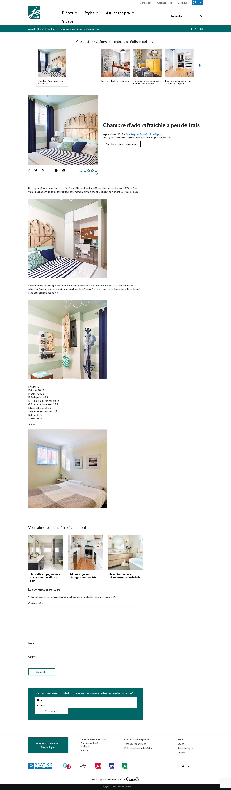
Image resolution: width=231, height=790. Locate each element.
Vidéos (67, 21)
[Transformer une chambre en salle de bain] (125, 552)
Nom (31, 643)
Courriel (33, 656)
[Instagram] (201, 29)
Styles (89, 13)
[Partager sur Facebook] (29, 170)
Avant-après (52, 29)
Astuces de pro (118, 13)
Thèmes (40, 29)
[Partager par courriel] (63, 170)
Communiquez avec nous (93, 739)
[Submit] (200, 16)
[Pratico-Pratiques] (41, 766)
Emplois (85, 750)
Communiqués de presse (136, 739)
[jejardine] (125, 766)
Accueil (31, 29)
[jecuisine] (98, 766)
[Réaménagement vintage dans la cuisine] (85, 552)
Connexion (145, 2)
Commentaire (36, 603)
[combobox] (184, 16)
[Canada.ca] (132, 779)
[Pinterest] (196, 29)
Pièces (67, 13)
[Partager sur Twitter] (35, 170)
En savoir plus (48, 745)
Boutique (182, 2)
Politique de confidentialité (138, 748)
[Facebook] (191, 29)
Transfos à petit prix (151, 134)
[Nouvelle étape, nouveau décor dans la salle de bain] (45, 552)
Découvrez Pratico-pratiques (91, 745)
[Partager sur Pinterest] (43, 170)
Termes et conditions (135, 743)
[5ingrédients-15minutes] (67, 766)
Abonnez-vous (164, 2)
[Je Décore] (42, 12)
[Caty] (84, 766)
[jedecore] (112, 766)
